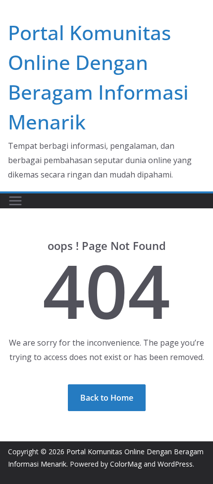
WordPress (175, 464)
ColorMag (126, 464)
